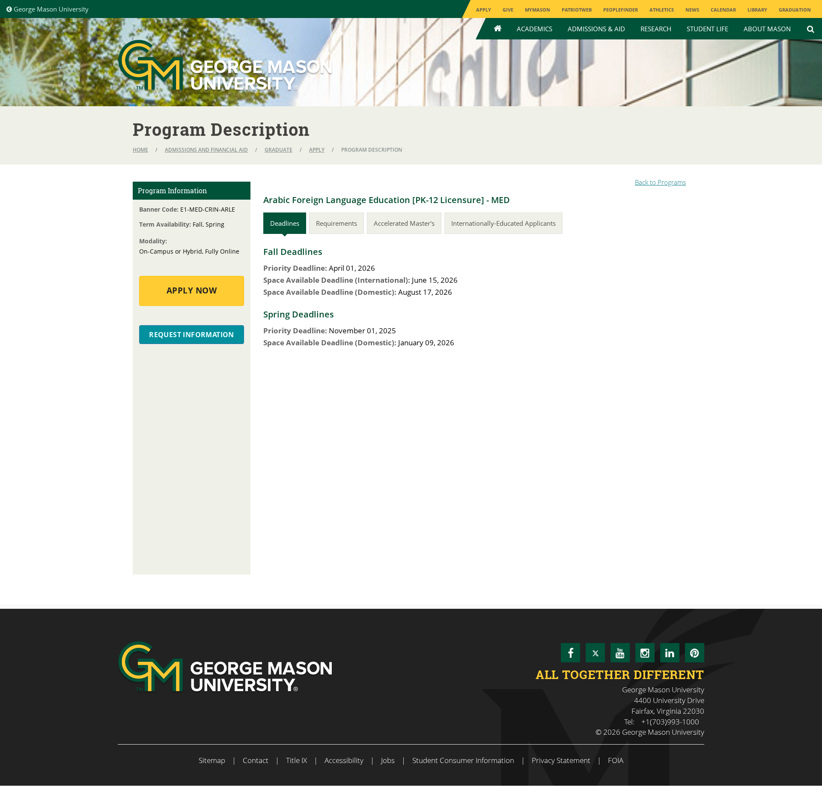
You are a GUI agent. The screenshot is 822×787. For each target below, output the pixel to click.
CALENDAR (723, 9)
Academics (534, 28)
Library (757, 9)
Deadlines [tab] (284, 223)
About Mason (767, 28)
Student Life (707, 28)
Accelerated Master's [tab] (404, 223)
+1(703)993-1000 (670, 722)
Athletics (661, 9)
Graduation (795, 9)
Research (655, 28)
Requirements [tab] (336, 223)
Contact (255, 760)
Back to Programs (660, 182)
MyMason (537, 9)
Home (140, 149)
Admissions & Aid (596, 28)
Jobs (388, 760)
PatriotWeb (577, 9)
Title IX (296, 760)
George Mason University (50, 9)
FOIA (615, 760)
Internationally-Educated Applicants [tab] (503, 223)
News (692, 9)
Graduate (278, 149)
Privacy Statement (561, 760)
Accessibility (344, 760)
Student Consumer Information (463, 760)
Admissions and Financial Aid (206, 149)
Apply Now (192, 290)
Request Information (191, 334)
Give (508, 9)
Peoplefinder (620, 9)
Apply (483, 9)
